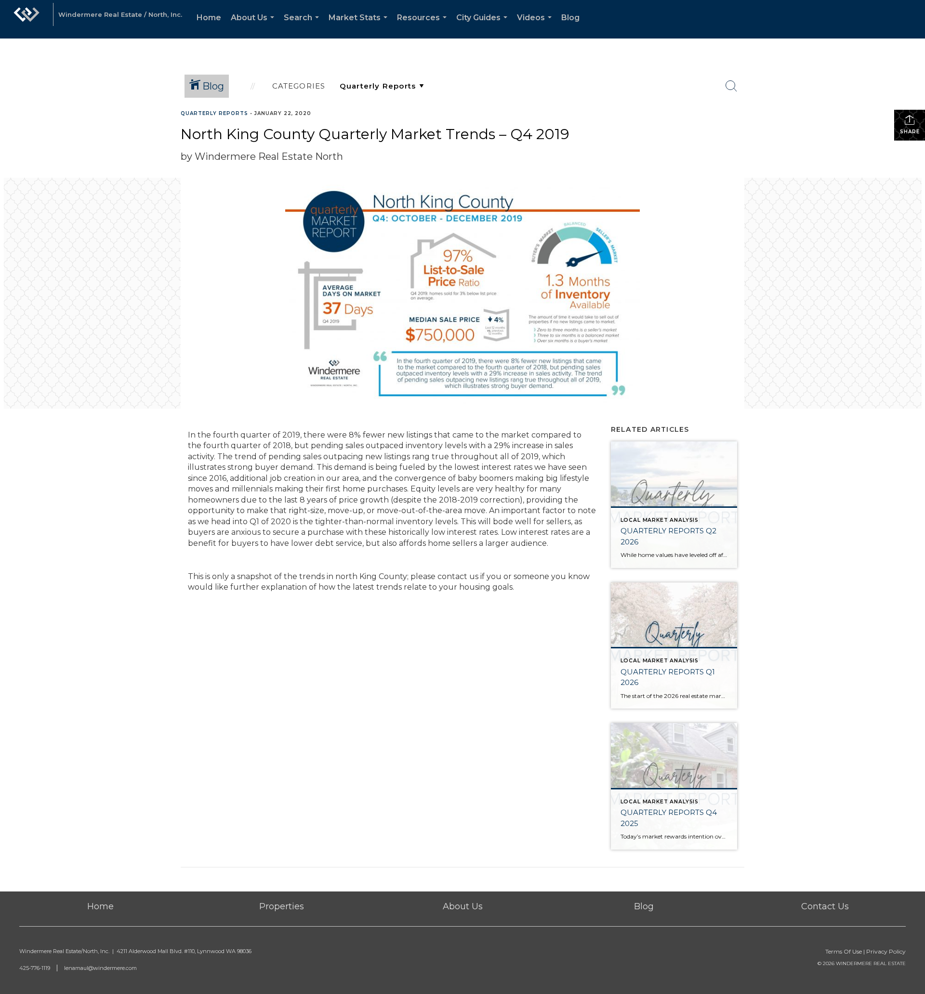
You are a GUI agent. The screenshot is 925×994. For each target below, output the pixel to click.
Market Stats (360, 26)
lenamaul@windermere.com (100, 968)
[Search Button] (731, 86)
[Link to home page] (26, 19)
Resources (423, 26)
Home (209, 17)
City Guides (483, 26)
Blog (570, 17)
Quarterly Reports (214, 113)
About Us (254, 26)
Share (910, 132)
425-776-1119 (34, 968)
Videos (536, 26)
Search (303, 26)
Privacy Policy (886, 951)
